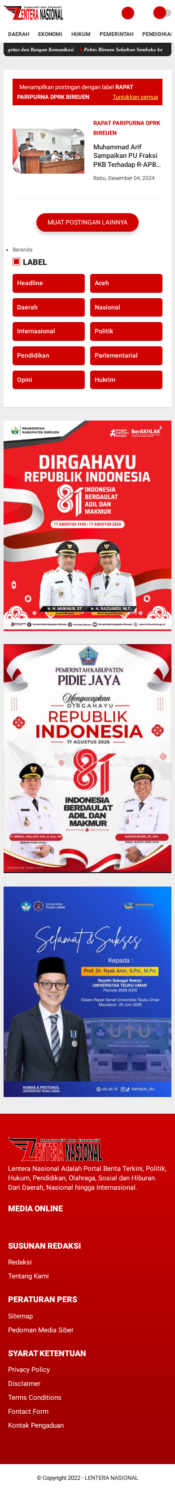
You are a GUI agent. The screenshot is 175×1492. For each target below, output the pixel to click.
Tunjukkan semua (135, 97)
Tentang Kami (28, 1276)
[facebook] (10, 1225)
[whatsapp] (35, 1225)
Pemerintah (116, 34)
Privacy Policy (29, 1370)
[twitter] (23, 1225)
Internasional (36, 331)
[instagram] (59, 1225)
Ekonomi (50, 34)
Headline (30, 283)
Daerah (18, 34)
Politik (104, 331)
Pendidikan (158, 34)
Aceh (102, 283)
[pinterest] (47, 1225)
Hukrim (105, 379)
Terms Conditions (34, 1397)
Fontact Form (28, 1411)
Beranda (23, 249)
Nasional (107, 307)
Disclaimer (24, 1384)
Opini (24, 379)
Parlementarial (116, 355)
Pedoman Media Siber (41, 1330)
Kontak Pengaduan (36, 1425)
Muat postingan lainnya (87, 222)
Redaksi (20, 1262)
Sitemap (20, 1316)
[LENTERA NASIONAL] (34, 21)
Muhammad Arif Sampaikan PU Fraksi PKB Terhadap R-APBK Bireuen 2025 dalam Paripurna (126, 156)
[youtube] (71, 1225)
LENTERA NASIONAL (111, 1477)
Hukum (81, 34)
